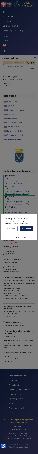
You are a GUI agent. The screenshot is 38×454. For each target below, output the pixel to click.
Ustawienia (10, 229)
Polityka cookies (19, 237)
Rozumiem (26, 229)
